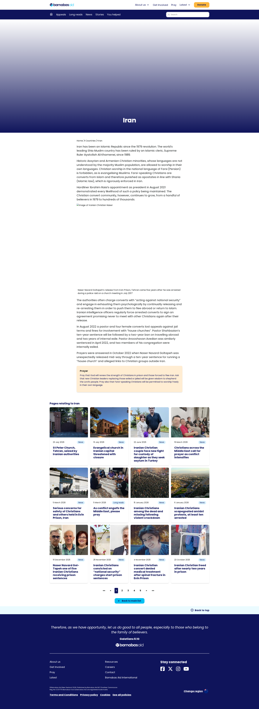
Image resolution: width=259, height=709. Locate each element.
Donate (201, 4)
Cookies (105, 694)
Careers (110, 667)
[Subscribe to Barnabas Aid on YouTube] (186, 669)
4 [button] (134, 590)
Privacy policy (89, 694)
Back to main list (131, 600)
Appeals (61, 14)
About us (55, 661)
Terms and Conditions (64, 694)
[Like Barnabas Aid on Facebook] (162, 669)
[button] (104, 590)
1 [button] (116, 590)
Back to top (199, 610)
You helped (113, 14)
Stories (100, 14)
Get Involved (160, 5)
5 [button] (140, 590)
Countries (90, 140)
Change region (193, 691)
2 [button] (122, 590)
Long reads (76, 14)
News (89, 14)
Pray (173, 5)
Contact (110, 672)
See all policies (122, 694)
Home (80, 140)
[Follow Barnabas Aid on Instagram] (178, 669)
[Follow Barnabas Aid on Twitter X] (170, 669)
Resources (111, 661)
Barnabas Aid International (121, 677)
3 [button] (128, 590)
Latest (53, 677)
